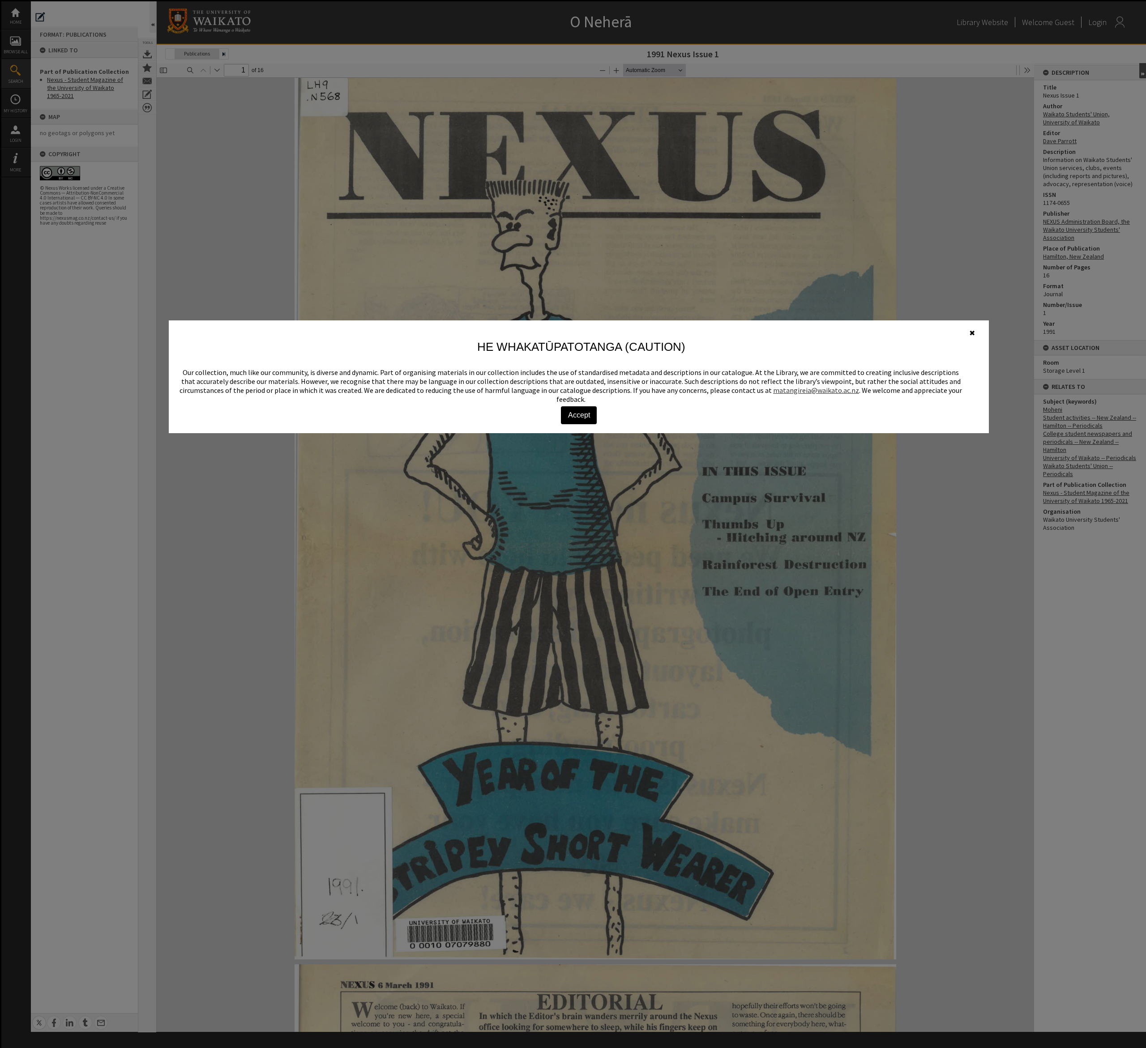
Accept (579, 415)
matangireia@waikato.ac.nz (816, 390)
